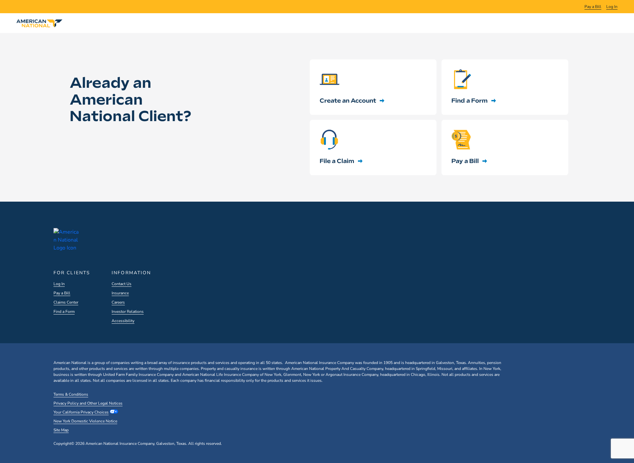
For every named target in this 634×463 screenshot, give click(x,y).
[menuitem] (592, 7)
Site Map (61, 430)
